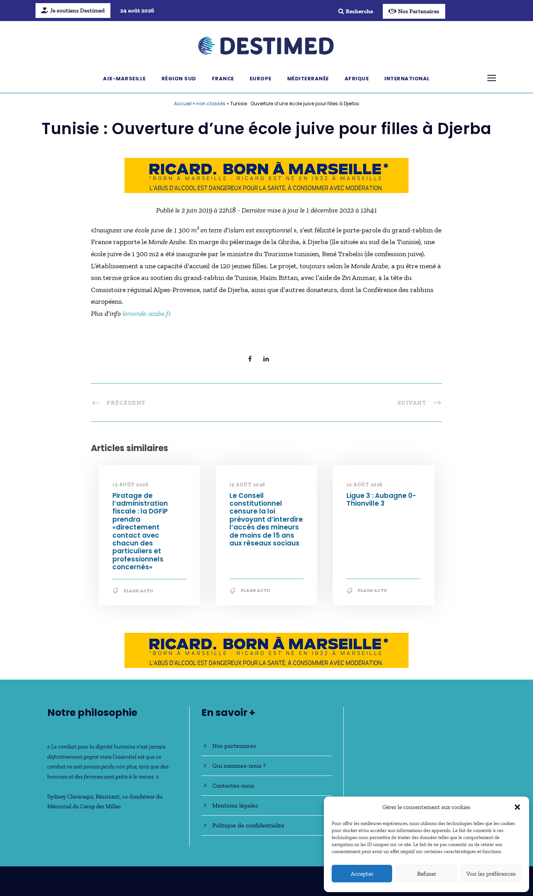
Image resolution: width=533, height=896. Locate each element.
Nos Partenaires (418, 11)
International (407, 78)
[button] (517, 807)
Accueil (183, 103)
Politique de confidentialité (248, 825)
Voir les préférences (491, 873)
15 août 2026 (130, 484)
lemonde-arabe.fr (147, 313)
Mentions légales (235, 805)
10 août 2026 (364, 484)
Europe (261, 78)
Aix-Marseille (124, 78)
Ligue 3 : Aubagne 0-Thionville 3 (381, 499)
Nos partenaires (234, 745)
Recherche (359, 11)
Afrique (357, 78)
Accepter (362, 873)
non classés (211, 103)
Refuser (426, 873)
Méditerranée (308, 78)
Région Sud (179, 78)
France (223, 78)
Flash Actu (138, 590)
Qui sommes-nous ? (239, 765)
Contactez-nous (233, 785)
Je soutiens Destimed (77, 10)
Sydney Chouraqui (70, 796)
